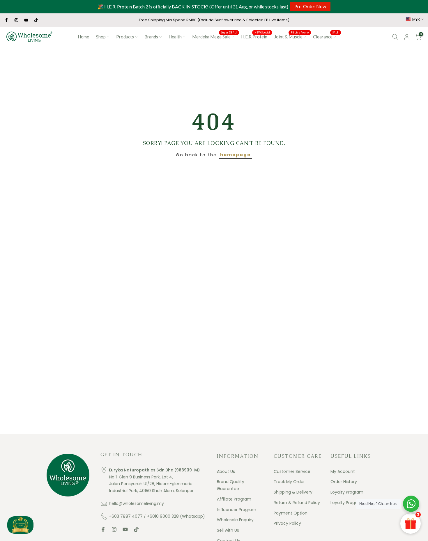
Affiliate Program (234, 499)
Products (125, 36)
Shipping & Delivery (293, 492)
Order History (343, 482)
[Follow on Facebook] (6, 20)
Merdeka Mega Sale (214, 36)
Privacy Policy (287, 523)
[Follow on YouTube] (26, 20)
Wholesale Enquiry (235, 520)
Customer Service (292, 471)
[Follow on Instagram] (16, 20)
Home (83, 36)
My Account (342, 471)
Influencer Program (236, 509)
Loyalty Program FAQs (352, 502)
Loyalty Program (346, 492)
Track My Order (289, 482)
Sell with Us (228, 530)
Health (175, 36)
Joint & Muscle (291, 36)
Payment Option (290, 513)
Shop (101, 36)
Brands (151, 36)
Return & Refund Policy (297, 502)
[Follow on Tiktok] (36, 20)
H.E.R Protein (255, 36)
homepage (235, 155)
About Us (226, 471)
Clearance (326, 36)
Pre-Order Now (310, 6)
